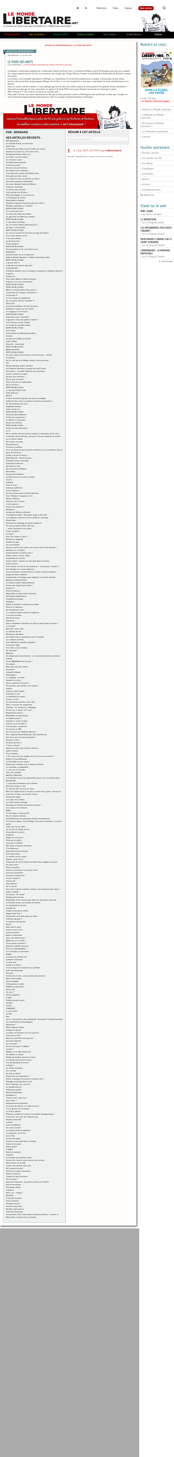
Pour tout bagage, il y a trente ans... (21, 195)
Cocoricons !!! (12, 295)
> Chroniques (147, 168)
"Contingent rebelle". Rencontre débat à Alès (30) (26, 515)
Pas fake (9, 973)
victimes (9, 1122)
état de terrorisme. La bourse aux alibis (22, 604)
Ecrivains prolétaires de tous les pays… (22, 306)
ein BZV (9, 1003)
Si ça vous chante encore (16, 236)
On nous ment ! (12, 865)
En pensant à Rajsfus (15, 474)
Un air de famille (13, 545)
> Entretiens (147, 173)
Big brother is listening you (17, 715)
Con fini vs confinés (14, 447)
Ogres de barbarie (13, 1152)
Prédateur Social (13, 1204)
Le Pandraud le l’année (15, 696)
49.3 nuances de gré (14, 1168)
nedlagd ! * (10, 1065)
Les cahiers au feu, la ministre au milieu (22, 179)
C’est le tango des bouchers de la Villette (23, 968)
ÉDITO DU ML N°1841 (14, 314)
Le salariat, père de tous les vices (20, 789)
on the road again (13, 1138)
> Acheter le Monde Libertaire (156, 109)
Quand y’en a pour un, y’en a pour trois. (22, 152)
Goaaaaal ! (10, 669)
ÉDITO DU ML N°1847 (14, 246)
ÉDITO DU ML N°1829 (14, 412)
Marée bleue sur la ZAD (15, 1163)
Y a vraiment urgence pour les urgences (22, 612)
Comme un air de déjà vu (16, 724)
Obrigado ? (10, 509)
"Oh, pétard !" (11, 884)
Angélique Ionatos (13, 406)
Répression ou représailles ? (18, 1076)
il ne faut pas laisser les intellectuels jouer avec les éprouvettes (32, 778)
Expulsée (10, 835)
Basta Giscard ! (12, 444)
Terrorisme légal (13, 645)
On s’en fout (11, 1071)
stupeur (9, 688)
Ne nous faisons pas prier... (17, 404)
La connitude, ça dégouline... (18, 767)
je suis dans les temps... (16, 222)
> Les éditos (147, 163)
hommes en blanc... (14, 965)
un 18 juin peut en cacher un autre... (21, 477)
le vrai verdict (12, 1011)
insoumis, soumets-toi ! (15, 875)
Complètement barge (14, 599)
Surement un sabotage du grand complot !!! (24, 523)
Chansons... (11, 621)
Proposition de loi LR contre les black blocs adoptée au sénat (31, 862)
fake (8, 1016)
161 (7, 363)
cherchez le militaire (14, 843)
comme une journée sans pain (18, 1166)
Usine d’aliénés (12, 1201)
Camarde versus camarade (17, 461)
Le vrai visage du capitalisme (18, 298)
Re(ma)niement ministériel (17, 1103)
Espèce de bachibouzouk (16, 759)
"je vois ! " (10, 992)
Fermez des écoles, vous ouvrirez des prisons (25, 1160)
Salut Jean (10, 146)
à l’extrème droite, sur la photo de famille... (24, 903)
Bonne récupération (14, 935)
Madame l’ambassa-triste (16, 580)
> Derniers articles (150, 152)
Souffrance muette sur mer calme (20, 309)
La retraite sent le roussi (16, 856)
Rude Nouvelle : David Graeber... (19, 458)
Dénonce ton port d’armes (16, 168)
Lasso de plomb (12, 932)
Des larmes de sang (14, 442)
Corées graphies (13, 995)
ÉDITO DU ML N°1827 (14, 425)
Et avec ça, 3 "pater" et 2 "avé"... (20, 710)
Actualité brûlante (13, 672)
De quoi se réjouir (13, 1073)
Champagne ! (11, 675)
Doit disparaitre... (13, 141)
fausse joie (10, 989)
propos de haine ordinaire (16, 574)
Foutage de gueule (13, 1030)
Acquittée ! (10, 602)
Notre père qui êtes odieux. (17, 667)
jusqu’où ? (10, 588)
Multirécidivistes (13, 349)
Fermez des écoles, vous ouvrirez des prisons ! (26, 976)
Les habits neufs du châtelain (18, 1130)
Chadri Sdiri (11, 520)
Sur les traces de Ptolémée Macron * (21, 732)
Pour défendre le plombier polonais (20, 642)
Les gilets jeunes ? (14, 718)
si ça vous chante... (14, 238)
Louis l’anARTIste (13, 1125)
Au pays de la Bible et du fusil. (18, 339)
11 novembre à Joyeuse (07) (17, 813)
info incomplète (12, 981)
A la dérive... (11, 358)
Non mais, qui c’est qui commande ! (21, 737)
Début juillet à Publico (15, 200)
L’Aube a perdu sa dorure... (17, 455)
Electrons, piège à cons (16, 786)
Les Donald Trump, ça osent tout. (19, 143)
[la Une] (77, 8)
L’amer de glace (12, 531)
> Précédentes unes (151, 189)
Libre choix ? (11, 1100)
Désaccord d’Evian (14, 423)
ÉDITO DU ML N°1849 (14, 230)
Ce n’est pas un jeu (14, 160)
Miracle (9, 396)
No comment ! (11, 650)
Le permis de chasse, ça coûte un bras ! (22, 1106)
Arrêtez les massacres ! (16, 417)
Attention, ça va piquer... (16, 550)
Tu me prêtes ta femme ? (16, 943)
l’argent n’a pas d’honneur (17, 1176)
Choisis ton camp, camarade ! (18, 1171)
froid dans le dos (13, 694)
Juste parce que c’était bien (17, 317)
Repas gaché (11, 1147)
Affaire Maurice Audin (15, 1027)
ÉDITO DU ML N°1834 (14, 352)
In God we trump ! (13, 165)
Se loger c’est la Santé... (16, 227)
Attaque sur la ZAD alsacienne (18, 1052)
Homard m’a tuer (13, 618)
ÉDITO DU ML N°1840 (14, 328)
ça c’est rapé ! (12, 1044)
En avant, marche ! (14, 1128)
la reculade (10, 626)
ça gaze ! (9, 1049)
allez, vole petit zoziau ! (15, 938)
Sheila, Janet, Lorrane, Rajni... (18, 556)
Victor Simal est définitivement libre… (21, 333)
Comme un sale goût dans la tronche (21, 1141)
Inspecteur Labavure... (15, 463)
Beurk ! (9, 924)
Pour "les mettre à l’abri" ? (17, 537)
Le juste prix (11, 962)
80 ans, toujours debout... (16, 816)
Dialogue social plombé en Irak (19, 1081)
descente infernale (13, 1041)
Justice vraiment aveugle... (17, 374)
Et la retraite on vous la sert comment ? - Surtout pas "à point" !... (33, 566)
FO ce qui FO (11, 886)
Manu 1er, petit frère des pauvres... (20, 1038)
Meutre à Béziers (13, 499)
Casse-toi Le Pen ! (13, 1035)
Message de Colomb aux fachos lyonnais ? (24, 805)
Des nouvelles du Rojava (16, 469)
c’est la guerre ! (12, 504)
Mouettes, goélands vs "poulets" (19, 206)
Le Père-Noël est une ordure (17, 762)
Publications (101, 8)
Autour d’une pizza (13, 1144)
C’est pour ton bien (14, 615)
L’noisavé (10, 1190)
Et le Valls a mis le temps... (17, 648)
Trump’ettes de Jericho (15, 558)
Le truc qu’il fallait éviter (16, 390)
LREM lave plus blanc (15, 987)
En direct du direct (13, 743)
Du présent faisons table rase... (19, 154)
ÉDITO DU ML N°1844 (14, 284)
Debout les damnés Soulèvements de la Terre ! (25, 203)
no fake (9, 1014)
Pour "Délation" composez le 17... (20, 496)
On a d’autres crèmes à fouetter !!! (20, 301)
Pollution (9, 482)
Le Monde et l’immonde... (16, 420)
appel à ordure (12, 751)
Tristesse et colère (13, 840)
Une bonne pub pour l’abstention (19, 181)
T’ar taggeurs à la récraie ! (17, 311)
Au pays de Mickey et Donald (18, 512)
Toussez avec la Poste (15, 501)
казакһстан (10, 908)
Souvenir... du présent (15, 344)
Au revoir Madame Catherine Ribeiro (21, 184)
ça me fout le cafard (14, 439)
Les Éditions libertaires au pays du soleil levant (26, 368)
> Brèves (145, 179)
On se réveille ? (12, 385)
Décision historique (14, 1092)
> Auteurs (145, 184)
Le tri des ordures (13, 1111)
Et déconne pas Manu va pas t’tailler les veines (25, 149)
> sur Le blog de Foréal (152, 221)
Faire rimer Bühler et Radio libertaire (21, 279)
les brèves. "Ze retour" (15, 894)
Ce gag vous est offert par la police (20, 217)
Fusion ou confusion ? (15, 507)
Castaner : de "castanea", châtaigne (21, 707)
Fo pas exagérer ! (13, 878)
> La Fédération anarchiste (154, 131)
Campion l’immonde (14, 959)
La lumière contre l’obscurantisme (20, 583)
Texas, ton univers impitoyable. (19, 382)
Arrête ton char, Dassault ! (17, 428)
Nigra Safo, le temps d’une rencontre (21, 593)
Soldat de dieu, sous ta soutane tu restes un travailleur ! (29, 401)
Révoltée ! (10, 1195)
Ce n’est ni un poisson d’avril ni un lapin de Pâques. (27, 233)
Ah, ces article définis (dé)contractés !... (22, 225)
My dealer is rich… (14, 466)
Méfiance (9, 653)
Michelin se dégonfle (14, 539)
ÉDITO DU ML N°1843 (14, 287)
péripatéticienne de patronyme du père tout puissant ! (28, 818)
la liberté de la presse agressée (19, 265)
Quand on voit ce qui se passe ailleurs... (23, 748)
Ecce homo (10, 330)
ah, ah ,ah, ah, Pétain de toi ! (18, 829)
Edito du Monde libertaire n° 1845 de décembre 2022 (27, 257)
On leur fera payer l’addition (17, 1046)
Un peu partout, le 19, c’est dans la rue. (22, 249)
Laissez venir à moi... (15, 930)
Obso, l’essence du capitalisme (19, 705)
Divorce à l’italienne (14, 607)
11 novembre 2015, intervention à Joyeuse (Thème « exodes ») (32, 1214)
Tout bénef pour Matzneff (16, 415)
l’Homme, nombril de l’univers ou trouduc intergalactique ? (30, 1114)
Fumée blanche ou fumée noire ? (19, 553)
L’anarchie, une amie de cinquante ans (22, 1117)
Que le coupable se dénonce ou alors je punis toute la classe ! (32, 623)
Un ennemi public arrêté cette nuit (20, 526)
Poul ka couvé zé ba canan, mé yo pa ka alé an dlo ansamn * (31, 547)
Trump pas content (13, 1090)
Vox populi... (11, 664)
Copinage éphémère (14, 488)
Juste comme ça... (13, 409)
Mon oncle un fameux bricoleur (19, 846)
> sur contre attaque (151, 213)
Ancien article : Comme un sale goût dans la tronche (27, 561)
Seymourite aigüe (13, 797)
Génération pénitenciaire (16, 596)
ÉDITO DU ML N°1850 (14, 219)
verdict (9, 1006)
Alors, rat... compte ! (14, 1193)
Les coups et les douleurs (17, 808)
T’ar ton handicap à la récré (17, 1063)
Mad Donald (11, 781)
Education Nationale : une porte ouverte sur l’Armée (27, 1182)
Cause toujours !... (13, 490)
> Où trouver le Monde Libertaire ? (152, 125)
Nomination (10, 471)
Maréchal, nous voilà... (15, 629)
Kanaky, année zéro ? (15, 859)
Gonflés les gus (12, 542)
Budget (9, 954)
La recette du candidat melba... (19, 325)
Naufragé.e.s (11, 1095)
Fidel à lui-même (13, 867)
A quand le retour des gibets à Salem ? (22, 320)
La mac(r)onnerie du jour (16, 905)
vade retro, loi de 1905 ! (16, 827)
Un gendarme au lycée (15, 832)
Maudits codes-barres (15, 1209)
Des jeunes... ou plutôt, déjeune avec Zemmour (25, 371)
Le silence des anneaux (16, 189)
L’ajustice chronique (14, 187)
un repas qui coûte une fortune (18, 214)
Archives (158, 34)
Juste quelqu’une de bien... (17, 192)
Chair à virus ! (12, 485)
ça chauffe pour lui (13, 1087)
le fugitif (9, 1149)
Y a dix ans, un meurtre (15, 770)
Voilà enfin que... (13, 393)
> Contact (145, 136)
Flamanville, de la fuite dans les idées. (22, 916)
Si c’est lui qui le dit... (15, 211)
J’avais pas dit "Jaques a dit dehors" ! (22, 293)
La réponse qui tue (13, 631)
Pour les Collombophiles (16, 949)
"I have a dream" (13, 745)
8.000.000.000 (12, 268)
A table (9, 997)
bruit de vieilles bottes (15, 691)
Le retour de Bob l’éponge (16, 802)
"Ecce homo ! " (12, 1179)
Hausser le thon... (13, 740)
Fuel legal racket (13, 854)
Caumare (9, 1155)
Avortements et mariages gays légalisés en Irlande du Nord (30, 577)
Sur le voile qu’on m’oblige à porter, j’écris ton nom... (28, 360)
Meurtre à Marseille (14, 775)
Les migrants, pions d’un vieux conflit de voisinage (27, 518)
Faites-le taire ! (12, 564)
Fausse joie (11, 881)
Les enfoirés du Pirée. (15, 640)
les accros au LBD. (14, 729)
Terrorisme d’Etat (13, 1187)
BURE (8, 810)
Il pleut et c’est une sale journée (19, 282)
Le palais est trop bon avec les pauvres (22, 1033)
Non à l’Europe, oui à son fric (18, 1084)
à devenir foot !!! (12, 263)
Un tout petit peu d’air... (15, 610)
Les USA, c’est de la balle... (17, 157)
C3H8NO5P (10, 1008)
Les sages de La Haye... (16, 800)
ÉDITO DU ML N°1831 (14, 387)
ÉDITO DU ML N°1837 (14, 347)
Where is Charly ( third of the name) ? (21, 290)
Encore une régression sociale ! (19, 585)
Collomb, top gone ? (14, 919)
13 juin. (9, 480)
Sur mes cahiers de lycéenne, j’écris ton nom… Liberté (29, 355)
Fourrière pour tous (14, 1206)
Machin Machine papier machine (19, 366)
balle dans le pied (13, 927)
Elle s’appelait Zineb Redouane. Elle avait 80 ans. (26, 734)
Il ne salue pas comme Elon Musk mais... (23, 173)
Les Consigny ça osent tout (17, 951)
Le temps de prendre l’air (16, 957)
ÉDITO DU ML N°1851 (14, 208)
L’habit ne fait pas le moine (17, 911)
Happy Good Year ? (14, 913)
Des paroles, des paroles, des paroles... (22, 686)
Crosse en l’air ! (12, 699)
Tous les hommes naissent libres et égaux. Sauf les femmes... (32, 572)
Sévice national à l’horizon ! (17, 683)
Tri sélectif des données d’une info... (21, 702)
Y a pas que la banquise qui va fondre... (22, 783)
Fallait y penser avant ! (15, 1000)
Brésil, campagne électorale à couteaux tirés (24, 1079)
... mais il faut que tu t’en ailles (18, 528)
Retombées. (11, 252)
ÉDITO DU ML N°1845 (14, 260)
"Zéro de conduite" (14, 772)
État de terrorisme (13, 1185)
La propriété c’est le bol (16, 1133)
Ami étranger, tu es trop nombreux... (21, 569)
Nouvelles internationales (58, 45)
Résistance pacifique (14, 634)
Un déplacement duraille (16, 162)
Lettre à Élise (11, 341)
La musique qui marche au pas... (19, 1060)
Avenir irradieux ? (13, 591)
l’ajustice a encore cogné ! (17, 721)
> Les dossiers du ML (151, 158)
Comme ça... (11, 276)
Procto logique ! (12, 244)
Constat (9, 336)
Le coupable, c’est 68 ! (15, 678)
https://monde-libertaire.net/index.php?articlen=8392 (47, 65)
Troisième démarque (14, 1212)
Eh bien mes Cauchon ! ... (16, 377)
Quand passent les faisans (17, 851)
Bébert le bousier (13, 1174)
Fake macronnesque (14, 970)
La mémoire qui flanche (15, 922)
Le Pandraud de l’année (16, 198)
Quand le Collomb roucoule (17, 946)
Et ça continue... (12, 753)
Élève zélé (10, 303)
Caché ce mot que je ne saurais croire (22, 870)
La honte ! (10, 534)
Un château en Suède (15, 1054)
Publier (115, 8)
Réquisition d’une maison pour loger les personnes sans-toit (31, 900)
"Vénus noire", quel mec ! (16, 1098)
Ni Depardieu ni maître (15, 984)
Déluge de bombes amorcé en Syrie (21, 1057)
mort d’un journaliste (14, 873)
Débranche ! (11, 1025)
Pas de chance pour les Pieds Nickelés (22, 493)
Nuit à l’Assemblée (14, 978)
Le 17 (8, 431)
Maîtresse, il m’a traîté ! (15, 941)
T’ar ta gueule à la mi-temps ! (18, 1109)
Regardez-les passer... (15, 713)
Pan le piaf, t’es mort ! (15, 379)
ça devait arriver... (13, 241)
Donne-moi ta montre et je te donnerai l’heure (24, 764)
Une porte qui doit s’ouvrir (17, 176)
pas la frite (10, 1136)
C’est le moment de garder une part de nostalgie (26, 398)
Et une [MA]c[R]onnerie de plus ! (19, 661)
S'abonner (128, 8)
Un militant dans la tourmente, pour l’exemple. (25, 637)
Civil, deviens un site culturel (18, 322)
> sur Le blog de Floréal (156, 242)
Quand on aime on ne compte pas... (20, 255)
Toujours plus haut (13, 1119)
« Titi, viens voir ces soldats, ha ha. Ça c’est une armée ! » (30, 756)
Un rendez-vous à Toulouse (17, 170)
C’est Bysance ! (12, 848)
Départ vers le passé (14, 837)
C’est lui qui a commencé (16, 726)
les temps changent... (15, 1068)
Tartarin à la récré (13, 680)
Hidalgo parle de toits (15, 897)
